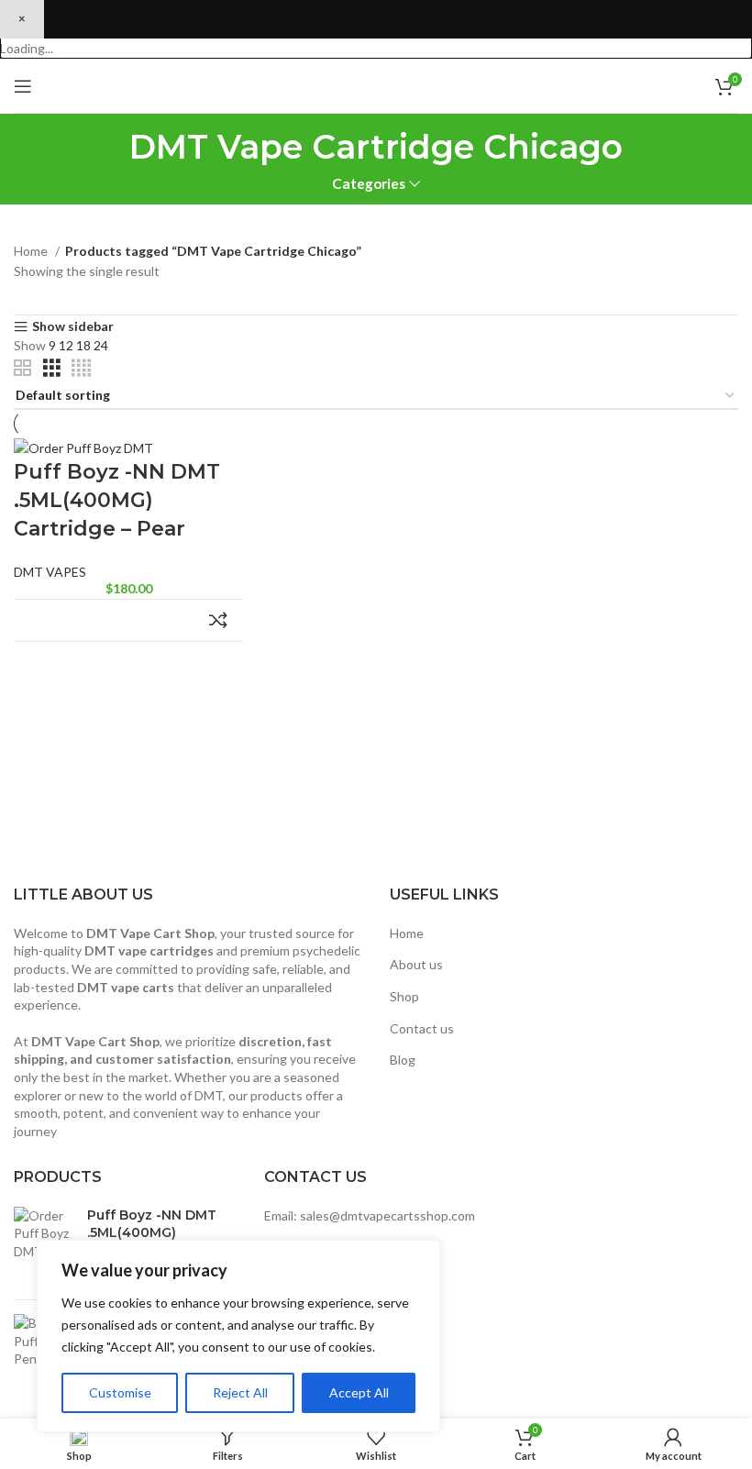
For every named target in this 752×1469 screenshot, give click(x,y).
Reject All (240, 1392)
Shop (404, 996)
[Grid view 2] (22, 368)
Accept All (359, 1392)
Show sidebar (73, 327)
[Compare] (218, 620)
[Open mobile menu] (23, 86)
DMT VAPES (50, 572)
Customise (120, 1392)
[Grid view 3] (52, 368)
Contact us (422, 1028)
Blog (402, 1059)
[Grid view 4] (81, 368)
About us (416, 964)
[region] (238, 1336)
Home (32, 251)
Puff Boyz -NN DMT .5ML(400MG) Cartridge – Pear (117, 500)
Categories (368, 184)
